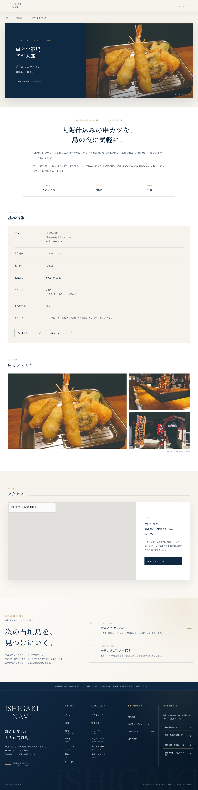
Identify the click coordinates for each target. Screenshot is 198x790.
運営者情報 (132, 738)
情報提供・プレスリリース (138, 724)
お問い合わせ (133, 731)
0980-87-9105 (53, 277)
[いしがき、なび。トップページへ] (22, 713)
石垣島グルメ (21, 18)
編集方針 (131, 716)
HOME (7, 18)
